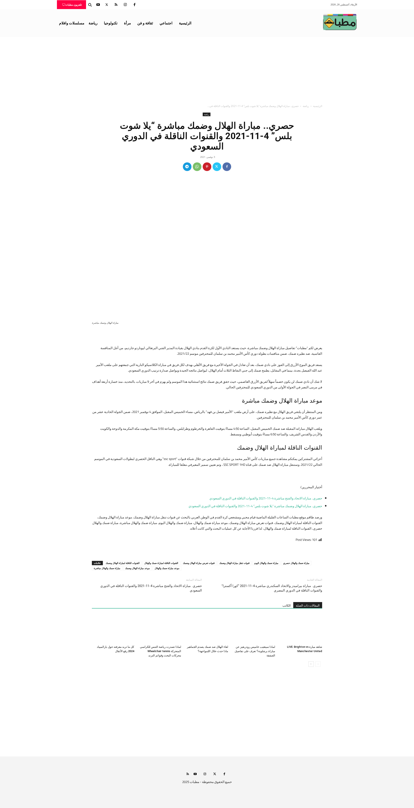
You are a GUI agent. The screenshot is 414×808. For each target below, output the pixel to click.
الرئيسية (317, 106)
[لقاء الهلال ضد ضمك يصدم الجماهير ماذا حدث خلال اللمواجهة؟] (207, 628)
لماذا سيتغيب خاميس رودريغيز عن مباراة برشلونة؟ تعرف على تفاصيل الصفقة (255, 651)
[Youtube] (98, 4)
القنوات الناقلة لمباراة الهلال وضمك (123, 563)
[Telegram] (187, 166)
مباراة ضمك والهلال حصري (296, 563)
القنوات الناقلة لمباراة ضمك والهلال (161, 563)
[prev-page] (318, 664)
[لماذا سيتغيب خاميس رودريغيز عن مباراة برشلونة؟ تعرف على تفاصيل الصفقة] (254, 628)
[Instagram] (125, 4)
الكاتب (286, 605)
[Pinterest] (207, 166)
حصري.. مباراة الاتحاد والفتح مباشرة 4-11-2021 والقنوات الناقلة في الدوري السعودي (265, 498)
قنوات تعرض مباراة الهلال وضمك (199, 563)
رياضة (306, 106)
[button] (90, 5)
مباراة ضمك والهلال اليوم (266, 563)
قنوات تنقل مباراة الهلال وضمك (234, 563)
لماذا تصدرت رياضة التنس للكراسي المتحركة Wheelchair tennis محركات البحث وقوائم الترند (160, 651)
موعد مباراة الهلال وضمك (137, 568)
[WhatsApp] (197, 166)
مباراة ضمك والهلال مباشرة (107, 568)
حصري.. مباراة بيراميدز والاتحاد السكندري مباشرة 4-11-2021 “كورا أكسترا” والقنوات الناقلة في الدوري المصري (272, 588)
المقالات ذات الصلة (308, 605)
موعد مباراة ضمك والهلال (167, 568)
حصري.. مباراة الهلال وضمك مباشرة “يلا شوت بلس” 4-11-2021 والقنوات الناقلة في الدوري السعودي (255, 506)
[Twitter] (106, 4)
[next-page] (311, 664)
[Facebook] (134, 4)
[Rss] (187, 774)
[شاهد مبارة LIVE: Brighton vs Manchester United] (301, 628)
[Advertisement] (207, 69)
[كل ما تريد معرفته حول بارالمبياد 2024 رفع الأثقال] (113, 628)
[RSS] (116, 4)
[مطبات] (340, 22)
